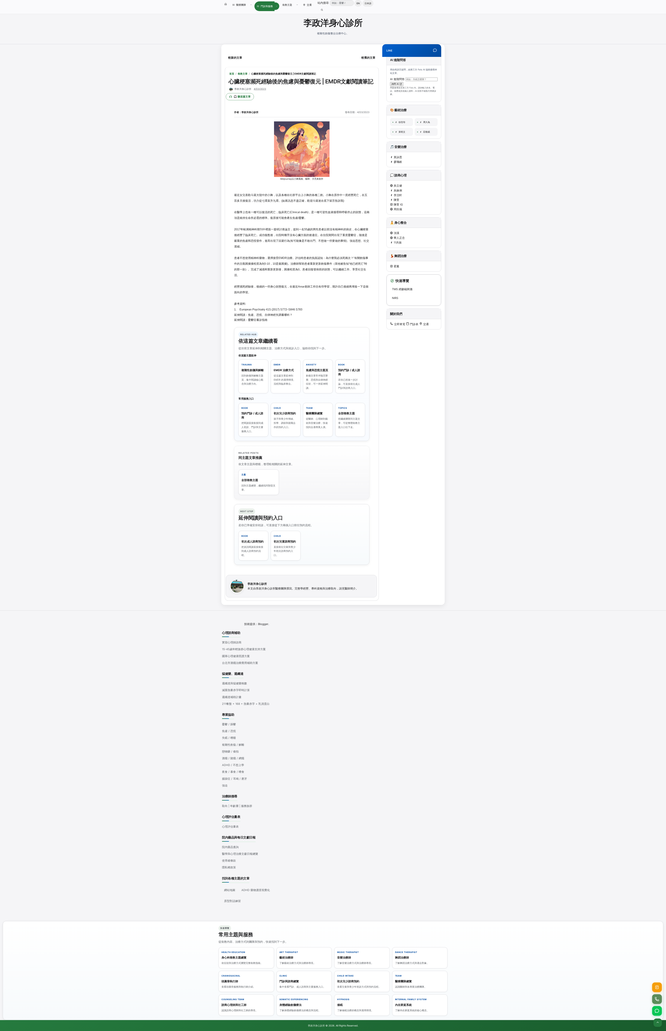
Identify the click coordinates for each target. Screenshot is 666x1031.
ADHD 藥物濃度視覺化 (255, 890)
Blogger (263, 624)
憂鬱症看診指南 (257, 320)
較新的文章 (235, 57)
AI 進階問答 (397, 79)
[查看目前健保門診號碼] (657, 987)
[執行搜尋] (322, 10)
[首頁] (225, 4)
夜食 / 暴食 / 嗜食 (233, 771)
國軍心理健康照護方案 (236, 656)
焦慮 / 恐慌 (229, 731)
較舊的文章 (368, 57)
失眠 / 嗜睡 (229, 737)
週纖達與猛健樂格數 (234, 683)
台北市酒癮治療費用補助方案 (240, 663)
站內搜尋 (324, 3)
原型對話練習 (232, 901)
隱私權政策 (229, 867)
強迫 (225, 785)
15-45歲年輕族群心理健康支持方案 (244, 649)
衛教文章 (242, 73)
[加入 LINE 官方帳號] (657, 1011)
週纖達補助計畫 (231, 697)
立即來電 (399, 324)
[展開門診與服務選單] (276, 6)
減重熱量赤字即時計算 (236, 690)
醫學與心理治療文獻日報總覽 (240, 853)
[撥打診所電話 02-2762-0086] (657, 999)
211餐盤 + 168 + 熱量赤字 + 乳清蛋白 (246, 703)
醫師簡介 (350, 588)
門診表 (413, 324)
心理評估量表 (230, 826)
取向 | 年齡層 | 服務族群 (237, 806)
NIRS (395, 298)
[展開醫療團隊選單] (251, 4)
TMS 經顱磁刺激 (402, 289)
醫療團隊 (241, 4)
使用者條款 (229, 860)
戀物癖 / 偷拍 (230, 751)
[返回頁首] (658, 1023)
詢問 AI (395, 84)
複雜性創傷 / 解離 (233, 744)
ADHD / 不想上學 (233, 765)
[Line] (435, 50)
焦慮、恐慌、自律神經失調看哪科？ (270, 314)
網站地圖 (229, 890)
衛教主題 (287, 4)
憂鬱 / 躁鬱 (229, 724)
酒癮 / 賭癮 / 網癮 (233, 758)
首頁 (231, 73)
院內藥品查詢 (230, 847)
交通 (309, 4)
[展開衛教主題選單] (297, 4)
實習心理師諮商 (231, 642)
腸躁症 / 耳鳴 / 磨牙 (234, 778)
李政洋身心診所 (333, 23)
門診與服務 (267, 6)
